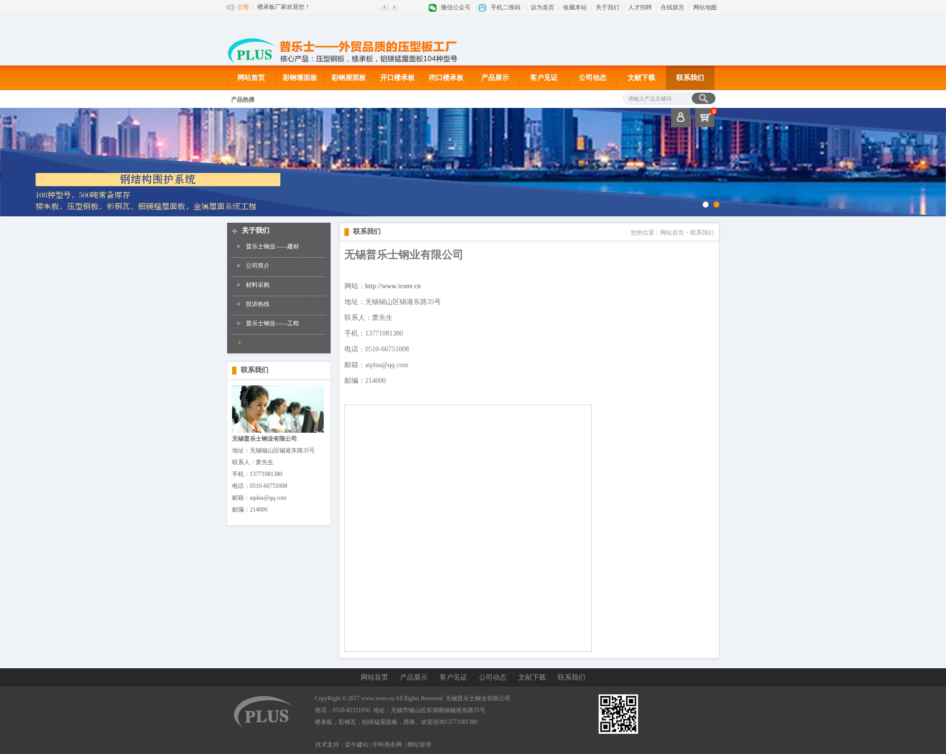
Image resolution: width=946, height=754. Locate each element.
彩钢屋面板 (349, 77)
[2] (706, 204)
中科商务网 (387, 744)
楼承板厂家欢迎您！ (283, 6)
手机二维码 (505, 7)
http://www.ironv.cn (393, 286)
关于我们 (607, 7)
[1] (716, 204)
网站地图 (705, 7)
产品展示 (495, 77)
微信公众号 (456, 7)
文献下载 (641, 77)
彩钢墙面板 (300, 77)
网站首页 (251, 77)
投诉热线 (258, 304)
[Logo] (374, 63)
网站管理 (419, 744)
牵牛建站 (357, 744)
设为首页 (542, 7)
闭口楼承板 (446, 77)
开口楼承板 (397, 77)
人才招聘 (640, 7)
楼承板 (324, 722)
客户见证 (544, 77)
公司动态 (593, 77)
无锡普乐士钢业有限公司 (477, 698)
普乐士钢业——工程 (272, 323)
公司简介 (258, 265)
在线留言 (672, 7)
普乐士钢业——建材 (272, 246)
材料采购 (258, 284)
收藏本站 (575, 7)
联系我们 (690, 77)
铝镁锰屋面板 (380, 722)
